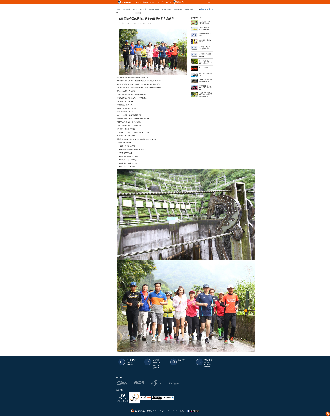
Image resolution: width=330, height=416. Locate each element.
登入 (209, 2)
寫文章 (211, 9)
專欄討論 (168, 2)
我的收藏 (203, 9)
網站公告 (143, 9)
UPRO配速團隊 (154, 9)
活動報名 (137, 2)
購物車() (153, 2)
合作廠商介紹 (166, 9)
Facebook (207, 366)
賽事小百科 (189, 9)
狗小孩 (135, 9)
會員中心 (160, 2)
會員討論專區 (178, 9)
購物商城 (145, 2)
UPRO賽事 (126, 9)
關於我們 (206, 362)
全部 (118, 9)
